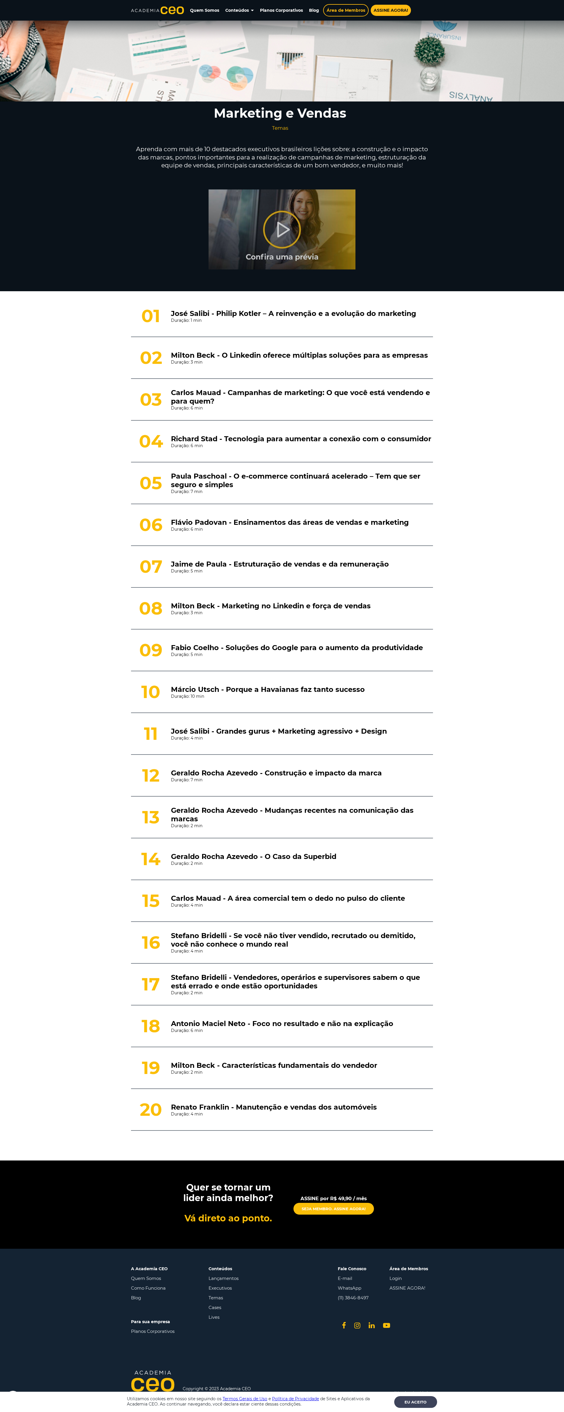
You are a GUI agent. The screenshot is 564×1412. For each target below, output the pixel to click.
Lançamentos (224, 1278)
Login (396, 1278)
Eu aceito (415, 1402)
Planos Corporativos (152, 1331)
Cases (215, 1307)
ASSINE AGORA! (407, 1288)
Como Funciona (148, 1288)
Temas (216, 1298)
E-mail (345, 1278)
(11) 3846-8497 (353, 1298)
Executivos (220, 1288)
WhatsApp (349, 1288)
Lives (214, 1317)
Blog (136, 1298)
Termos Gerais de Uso (245, 1398)
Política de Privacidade (295, 1398)
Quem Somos (146, 1278)
